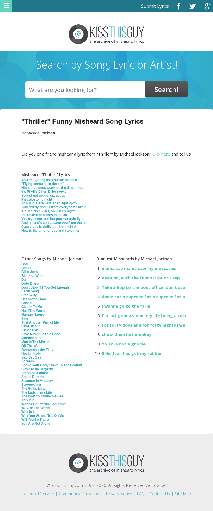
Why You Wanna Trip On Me (42, 416)
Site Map (183, 493)
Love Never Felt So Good (40, 334)
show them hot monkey (126, 334)
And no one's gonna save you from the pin (54, 223)
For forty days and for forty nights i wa (143, 325)
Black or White (32, 276)
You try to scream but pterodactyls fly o (52, 219)
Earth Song (30, 291)
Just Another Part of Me (40, 322)
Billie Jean (29, 272)
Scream (27, 361)
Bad (24, 264)
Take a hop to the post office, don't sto (143, 287)
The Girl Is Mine (33, 388)
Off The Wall (30, 346)
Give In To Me (31, 307)
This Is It (27, 400)
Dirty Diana (30, 283)
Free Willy (29, 295)
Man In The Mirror (35, 342)
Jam (24, 318)
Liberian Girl (30, 326)
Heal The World (33, 311)
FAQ (141, 493)
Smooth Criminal (34, 373)
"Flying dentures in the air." (42, 184)
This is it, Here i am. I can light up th (49, 203)
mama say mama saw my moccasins (139, 268)
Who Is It (28, 412)
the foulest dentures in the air (44, 215)
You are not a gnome (124, 344)
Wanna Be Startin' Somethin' (43, 404)
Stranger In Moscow (37, 381)
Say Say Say (31, 357)
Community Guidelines (80, 493)
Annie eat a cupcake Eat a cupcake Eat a (143, 296)
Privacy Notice (119, 493)
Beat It (26, 268)
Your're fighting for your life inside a (49, 180)
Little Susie (30, 330)
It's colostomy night (36, 199)
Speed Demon (32, 377)
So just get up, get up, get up (43, 195)
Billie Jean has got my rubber (132, 353)
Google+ (206, 8)
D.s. (24, 280)
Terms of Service (38, 493)
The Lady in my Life (36, 392)
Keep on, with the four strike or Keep (141, 277)
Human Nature (32, 315)
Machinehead (31, 338)
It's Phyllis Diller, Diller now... (43, 192)
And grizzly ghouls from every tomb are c (53, 207)
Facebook (178, 8)
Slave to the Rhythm (37, 369)
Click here (161, 154)
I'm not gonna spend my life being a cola (144, 315)
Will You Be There (35, 420)
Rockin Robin (31, 353)
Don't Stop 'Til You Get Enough (45, 287)
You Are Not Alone (35, 423)
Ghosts (27, 303)
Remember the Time (37, 350)
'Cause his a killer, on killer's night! (48, 211)
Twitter (192, 8)
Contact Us (159, 493)
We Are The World (35, 408)
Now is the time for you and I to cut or (50, 230)
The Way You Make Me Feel (42, 396)
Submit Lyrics (155, 6)
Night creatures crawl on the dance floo (52, 188)
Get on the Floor (33, 299)
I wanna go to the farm (126, 306)
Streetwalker (31, 385)
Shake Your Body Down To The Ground (51, 365)
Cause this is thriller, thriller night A (49, 227)
